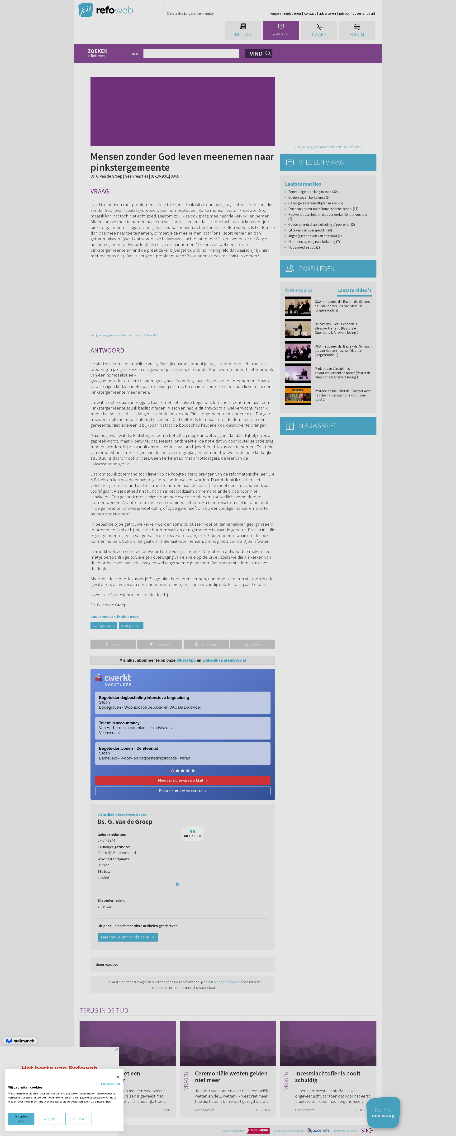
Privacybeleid (110, 1084)
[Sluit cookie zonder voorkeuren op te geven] (118, 1077)
